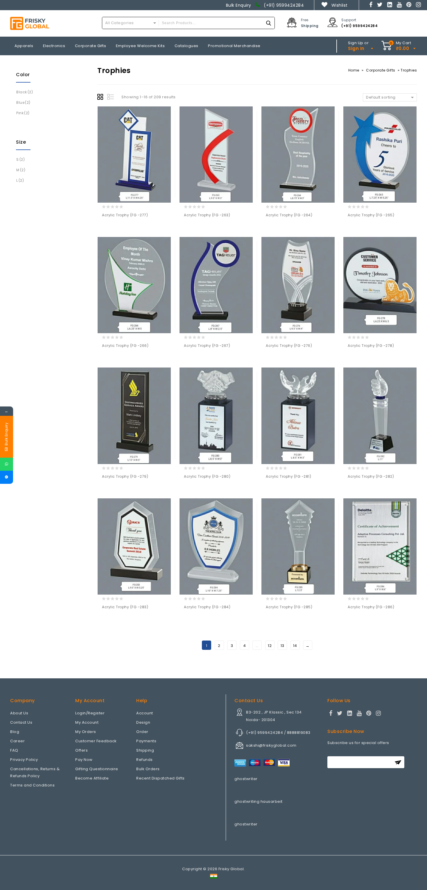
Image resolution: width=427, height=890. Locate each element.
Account (144, 713)
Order (142, 731)
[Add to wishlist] (119, 227)
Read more (108, 227)
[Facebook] (370, 5)
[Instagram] (418, 5)
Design (143, 722)
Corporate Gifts (90, 46)
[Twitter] (380, 5)
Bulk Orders (148, 769)
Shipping (145, 750)
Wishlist (339, 5)
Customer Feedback (96, 741)
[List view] (111, 97)
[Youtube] (399, 5)
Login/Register (90, 713)
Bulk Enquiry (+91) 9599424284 (265, 5)
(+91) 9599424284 (359, 25)
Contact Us (21, 722)
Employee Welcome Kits (140, 46)
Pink (20, 112)
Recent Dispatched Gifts (160, 778)
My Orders (85, 731)
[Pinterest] (409, 5)
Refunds (144, 759)
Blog (14, 731)
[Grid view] (101, 97)
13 (282, 645)
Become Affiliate (92, 778)
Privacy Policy (24, 759)
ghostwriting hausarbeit (258, 801)
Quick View (130, 227)
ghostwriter (246, 779)
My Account (86, 722)
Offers (81, 750)
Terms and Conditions (32, 785)
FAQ (14, 750)
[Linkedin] (389, 5)
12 (270, 645)
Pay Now (84, 759)
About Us (19, 713)
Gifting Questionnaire (96, 769)
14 (295, 645)
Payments (146, 741)
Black (21, 92)
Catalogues (186, 46)
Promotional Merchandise (234, 46)
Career (17, 741)
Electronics (54, 46)
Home (353, 70)
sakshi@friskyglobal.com (271, 745)
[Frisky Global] (29, 23)
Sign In (356, 48)
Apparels (24, 46)
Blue (20, 102)
